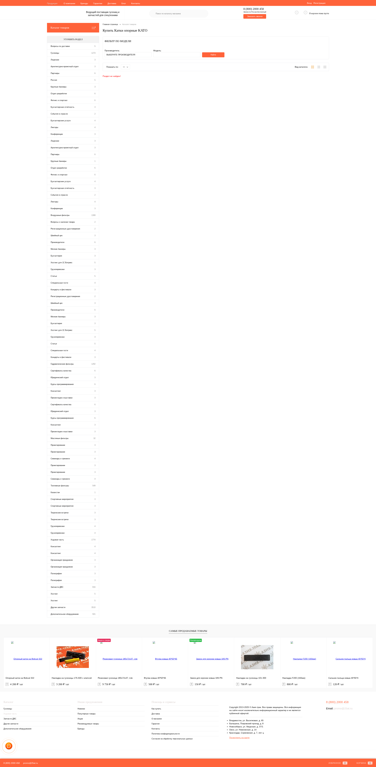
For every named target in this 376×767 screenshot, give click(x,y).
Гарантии (97, 3)
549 (93, 486)
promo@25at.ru (343, 708)
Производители (57, 242)
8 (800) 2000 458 (253, 8)
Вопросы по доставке (60, 46)
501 (93, 614)
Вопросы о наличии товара (63, 222)
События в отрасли (59, 114)
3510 (93, 607)
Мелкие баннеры (58, 249)
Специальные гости (59, 283)
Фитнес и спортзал (59, 100)
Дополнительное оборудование (65, 614)
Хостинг (54, 594)
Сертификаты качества (61, 371)
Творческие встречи (59, 513)
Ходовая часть (57, 540)
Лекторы (54, 127)
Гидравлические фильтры (62, 364)
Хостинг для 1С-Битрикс (61, 262)
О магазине (157, 719)
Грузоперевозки (57, 269)
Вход (309, 3)
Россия (54, 80)
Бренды (84, 3)
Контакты (135, 3)
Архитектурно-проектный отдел (65, 66)
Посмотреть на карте (239, 737)
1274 (93, 53)
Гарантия (156, 724)
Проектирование (58, 445)
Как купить (156, 709)
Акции (80, 719)
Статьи (54, 276)
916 (93, 587)
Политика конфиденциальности (166, 734)
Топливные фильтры (60, 486)
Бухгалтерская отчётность (62, 107)
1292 (93, 364)
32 (94, 438)
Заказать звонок (254, 16)
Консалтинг (56, 391)
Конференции (57, 134)
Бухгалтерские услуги (60, 120)
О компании (69, 3)
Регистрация (319, 3)
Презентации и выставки (61, 398)
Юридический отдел (60, 377)
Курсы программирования (62, 384)
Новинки (81, 709)
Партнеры (55, 73)
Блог (123, 3)
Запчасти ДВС (57, 587)
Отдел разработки (59, 93)
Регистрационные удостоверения (65, 229)
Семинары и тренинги (60, 458)
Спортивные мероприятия (62, 499)
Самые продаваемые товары (188, 631)
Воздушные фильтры (60, 215)
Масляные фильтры (59, 438)
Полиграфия (56, 573)
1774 (93, 540)
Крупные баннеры (58, 87)
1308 (93, 215)
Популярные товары (86, 714)
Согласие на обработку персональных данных (172, 739)
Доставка (112, 3)
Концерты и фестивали (61, 289)
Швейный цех (57, 235)
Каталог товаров (60, 27)
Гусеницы (55, 53)
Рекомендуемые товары (88, 724)
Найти (213, 55)
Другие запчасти (58, 607)
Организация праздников (62, 560)
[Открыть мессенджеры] (9, 746)
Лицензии (55, 60)
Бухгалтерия (56, 256)
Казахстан (55, 492)
